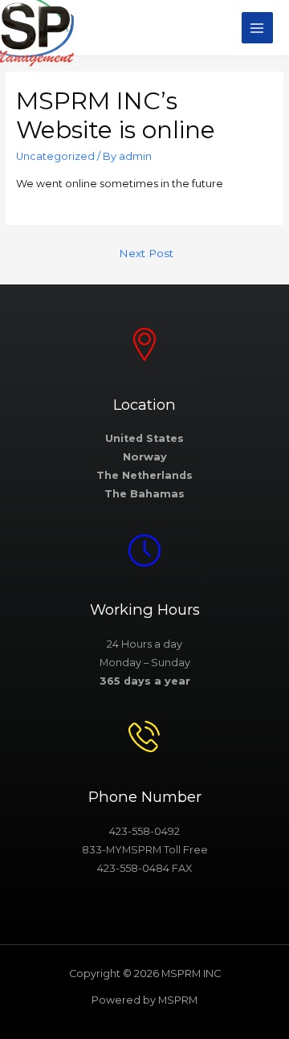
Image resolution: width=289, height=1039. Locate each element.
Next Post (146, 253)
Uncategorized (55, 156)
